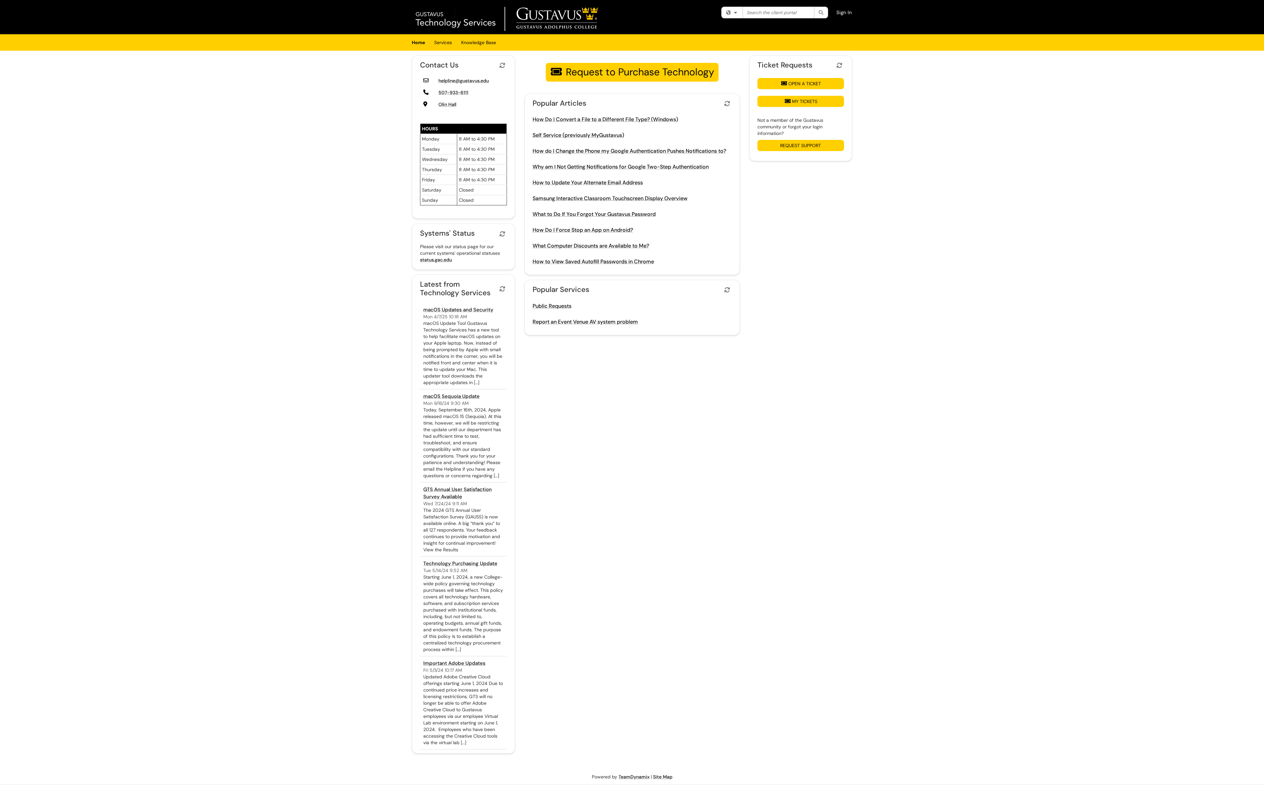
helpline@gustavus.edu (463, 81)
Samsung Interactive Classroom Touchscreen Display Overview (610, 198)
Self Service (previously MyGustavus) (578, 135)
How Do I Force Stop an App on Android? (583, 229)
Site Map (662, 777)
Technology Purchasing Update (460, 563)
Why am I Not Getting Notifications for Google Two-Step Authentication (621, 166)
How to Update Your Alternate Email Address (588, 182)
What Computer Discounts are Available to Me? (591, 245)
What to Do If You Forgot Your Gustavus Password (594, 214)
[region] (556, 74)
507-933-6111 (453, 92)
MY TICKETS (804, 101)
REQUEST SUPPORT (800, 145)
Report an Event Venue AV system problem (585, 321)
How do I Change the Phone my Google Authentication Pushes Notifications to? (629, 150)
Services (443, 42)
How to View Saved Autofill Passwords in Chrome (593, 261)
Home (418, 42)
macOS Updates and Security (458, 309)
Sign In (844, 12)
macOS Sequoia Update (451, 396)
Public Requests (552, 305)
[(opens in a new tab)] (507, 19)
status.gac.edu (436, 260)
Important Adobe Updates (454, 663)
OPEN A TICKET (804, 84)
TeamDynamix (634, 777)
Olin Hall (447, 104)
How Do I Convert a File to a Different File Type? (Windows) (605, 119)
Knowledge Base (478, 42)
